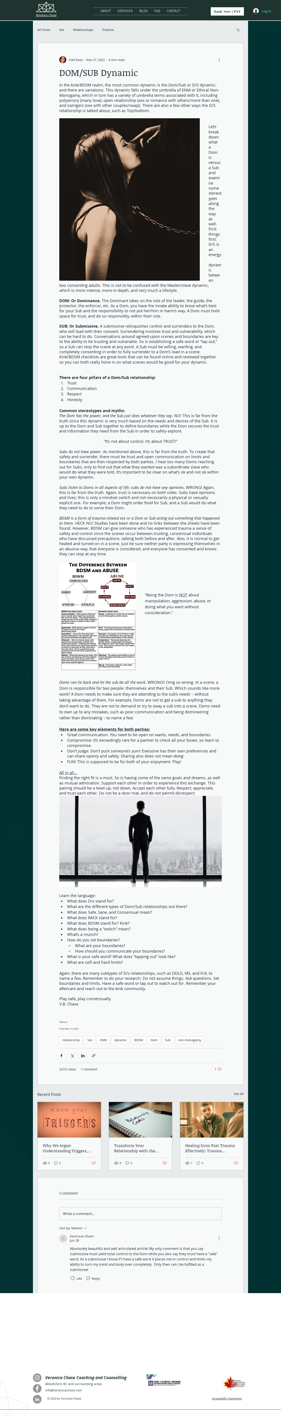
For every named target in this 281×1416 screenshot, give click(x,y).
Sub (168, 1040)
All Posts (43, 29)
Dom (154, 1040)
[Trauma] (211, 1120)
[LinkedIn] (37, 1399)
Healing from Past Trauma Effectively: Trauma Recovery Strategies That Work (210, 1148)
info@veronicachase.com (63, 1390)
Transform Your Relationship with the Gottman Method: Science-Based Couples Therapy (139, 1148)
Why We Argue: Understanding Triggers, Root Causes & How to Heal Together (68, 1148)
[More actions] (219, 59)
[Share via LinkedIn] (83, 1055)
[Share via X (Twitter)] (72, 1055)
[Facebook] (37, 1388)
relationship (71, 1040)
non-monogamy (189, 1040)
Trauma (107, 29)
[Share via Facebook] (61, 1055)
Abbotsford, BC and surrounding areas (73, 1384)
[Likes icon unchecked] (73, 1278)
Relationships (83, 29)
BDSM (138, 1040)
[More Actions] (219, 1238)
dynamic (120, 1040)
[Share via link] (94, 1055)
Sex (61, 29)
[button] (238, 29)
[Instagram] (37, 1377)
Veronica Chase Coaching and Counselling (86, 1377)
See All (239, 1094)
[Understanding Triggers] (69, 1120)
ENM (103, 1040)
